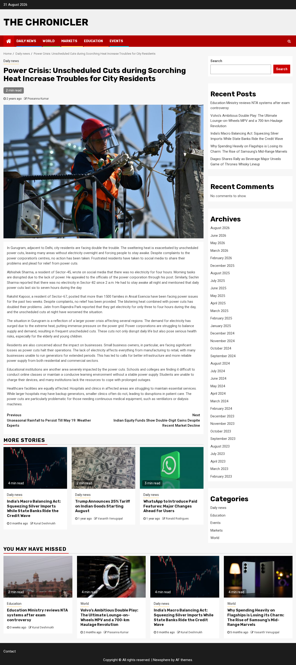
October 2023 (220, 431)
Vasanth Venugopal (110, 518)
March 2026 (219, 251)
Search (216, 61)
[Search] (289, 41)
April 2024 (217, 393)
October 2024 (220, 348)
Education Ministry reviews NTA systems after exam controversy (37, 615)
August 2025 (220, 273)
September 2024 (222, 356)
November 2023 (222, 424)
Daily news (26, 41)
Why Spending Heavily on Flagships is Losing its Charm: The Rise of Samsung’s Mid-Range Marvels (255, 617)
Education (93, 41)
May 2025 (217, 296)
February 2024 (221, 409)
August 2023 (220, 446)
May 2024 (217, 386)
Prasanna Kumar (38, 98)
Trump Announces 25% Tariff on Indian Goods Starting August (102, 506)
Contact (9, 651)
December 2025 (222, 266)
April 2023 (217, 461)
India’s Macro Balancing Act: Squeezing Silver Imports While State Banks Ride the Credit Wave (34, 508)
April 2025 (217, 303)
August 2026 (220, 228)
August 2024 (220, 363)
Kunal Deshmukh (45, 523)
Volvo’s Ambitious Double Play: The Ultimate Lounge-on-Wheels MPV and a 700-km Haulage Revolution (246, 120)
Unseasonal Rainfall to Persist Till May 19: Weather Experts (49, 420)
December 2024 (222, 333)
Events (116, 41)
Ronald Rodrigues (177, 518)
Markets (69, 41)
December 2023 (222, 416)
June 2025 (218, 288)
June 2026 (218, 235)
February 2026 (221, 258)
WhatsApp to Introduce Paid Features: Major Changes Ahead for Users (170, 506)
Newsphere (161, 660)
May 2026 (217, 243)
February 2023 (221, 476)
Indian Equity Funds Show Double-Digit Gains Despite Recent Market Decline (157, 420)
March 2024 (219, 401)
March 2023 (219, 469)
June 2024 (218, 378)
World (49, 41)
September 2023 (222, 439)
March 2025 (219, 311)
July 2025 (217, 281)
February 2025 (221, 318)
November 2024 (222, 341)
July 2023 (217, 454)
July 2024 (217, 371)
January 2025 (220, 326)
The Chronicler (45, 22)
